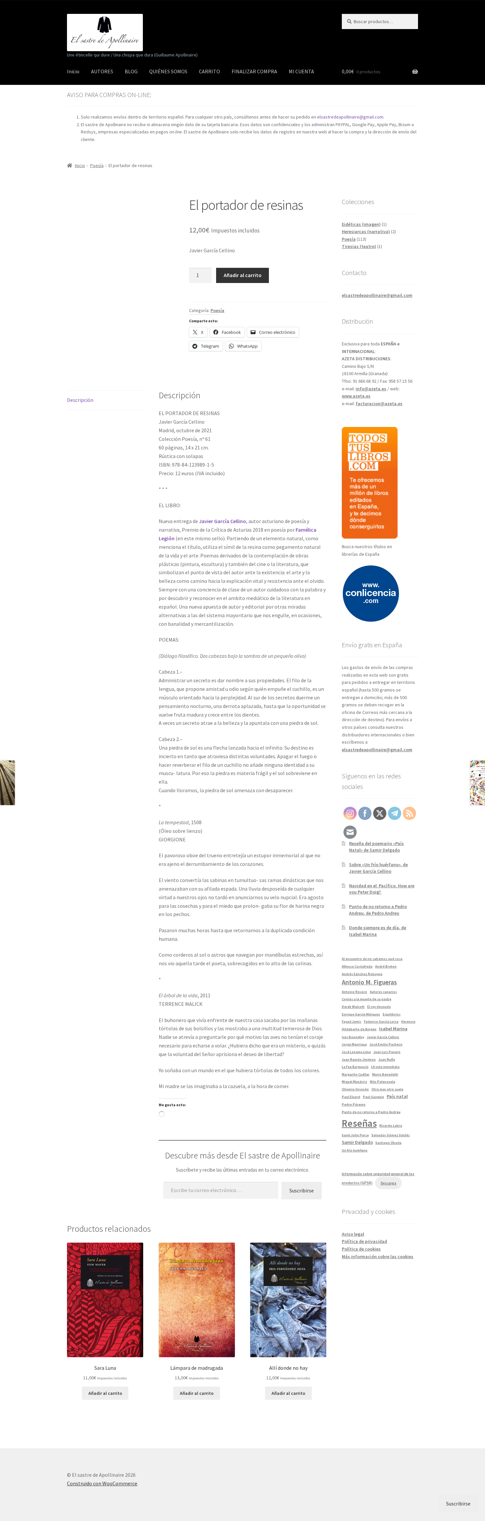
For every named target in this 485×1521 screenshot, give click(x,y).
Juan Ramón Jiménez (359, 1059)
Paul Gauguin (373, 1097)
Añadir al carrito (243, 275)
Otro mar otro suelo (388, 1089)
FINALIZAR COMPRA (254, 71)
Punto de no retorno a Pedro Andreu (371, 1112)
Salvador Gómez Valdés (391, 1135)
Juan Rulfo (386, 1059)
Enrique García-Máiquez (361, 1014)
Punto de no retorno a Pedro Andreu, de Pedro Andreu (378, 909)
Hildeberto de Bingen (359, 1029)
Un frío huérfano (355, 1150)
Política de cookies (361, 1249)
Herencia (408, 1021)
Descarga (388, 1183)
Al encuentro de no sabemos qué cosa (372, 959)
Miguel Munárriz (354, 1081)
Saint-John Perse (355, 1135)
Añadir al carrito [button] (105, 1393)
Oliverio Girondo (355, 1089)
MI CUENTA (301, 71)
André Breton (386, 966)
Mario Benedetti (385, 1074)
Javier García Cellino (383, 1037)
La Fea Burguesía (355, 1067)
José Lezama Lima (356, 1052)
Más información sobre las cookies (377, 1256)
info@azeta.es (371, 389)
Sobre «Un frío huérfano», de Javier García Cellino (378, 868)
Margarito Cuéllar (356, 1074)
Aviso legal (353, 1234)
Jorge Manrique (354, 1044)
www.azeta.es (356, 396)
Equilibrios (392, 1014)
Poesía (97, 165)
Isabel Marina (393, 1029)
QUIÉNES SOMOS (168, 71)
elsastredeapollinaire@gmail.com (350, 117)
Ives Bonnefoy (353, 1037)
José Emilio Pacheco (386, 1044)
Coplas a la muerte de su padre (366, 999)
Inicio (73, 71)
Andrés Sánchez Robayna (362, 974)
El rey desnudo (379, 1007)
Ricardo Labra (390, 1125)
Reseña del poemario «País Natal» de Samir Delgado (376, 846)
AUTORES (102, 71)
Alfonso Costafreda (357, 966)
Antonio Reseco (354, 992)
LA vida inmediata (385, 1067)
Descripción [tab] (80, 400)
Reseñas (359, 1123)
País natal (397, 1096)
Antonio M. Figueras (369, 982)
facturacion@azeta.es (379, 404)
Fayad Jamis (351, 1021)
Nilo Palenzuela (382, 1081)
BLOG (131, 71)
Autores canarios (383, 992)
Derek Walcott (353, 1007)
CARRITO (209, 71)
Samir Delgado (357, 1142)
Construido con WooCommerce (102, 1483)
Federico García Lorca (381, 1021)
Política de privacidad (364, 1241)
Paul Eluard (351, 1097)
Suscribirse (301, 1190)
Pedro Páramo (354, 1104)
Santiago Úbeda (388, 1143)
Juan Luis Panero (387, 1052)
